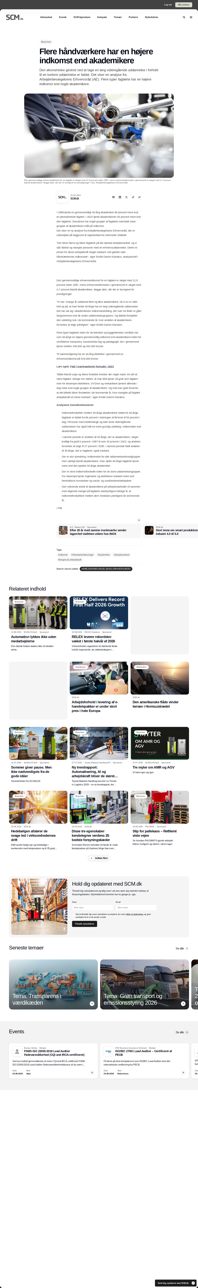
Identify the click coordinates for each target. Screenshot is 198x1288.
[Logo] (14, 17)
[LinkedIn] (120, 197)
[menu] (191, 17)
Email (118, 902)
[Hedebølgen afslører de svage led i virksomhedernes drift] (38, 820)
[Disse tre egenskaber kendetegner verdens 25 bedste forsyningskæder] (99, 820)
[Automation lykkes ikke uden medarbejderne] (38, 623)
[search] (184, 17)
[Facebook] (113, 197)
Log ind (168, 4)
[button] (139, 520)
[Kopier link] (139, 197)
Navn (74, 902)
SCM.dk (74, 198)
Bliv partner (183, 4)
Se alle (180, 948)
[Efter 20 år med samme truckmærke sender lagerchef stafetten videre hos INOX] (99, 531)
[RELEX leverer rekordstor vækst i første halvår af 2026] (99, 623)
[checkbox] (73, 915)
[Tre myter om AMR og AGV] (160, 750)
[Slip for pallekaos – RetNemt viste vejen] (160, 818)
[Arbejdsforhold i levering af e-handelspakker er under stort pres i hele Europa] (99, 687)
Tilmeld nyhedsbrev (84, 924)
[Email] (133, 197)
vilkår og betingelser (134, 914)
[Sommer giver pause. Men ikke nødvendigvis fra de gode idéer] (38, 755)
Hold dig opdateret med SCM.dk (173, 1283)
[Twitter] (126, 197)
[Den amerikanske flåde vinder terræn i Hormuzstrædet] (160, 685)
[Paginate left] (11, 984)
